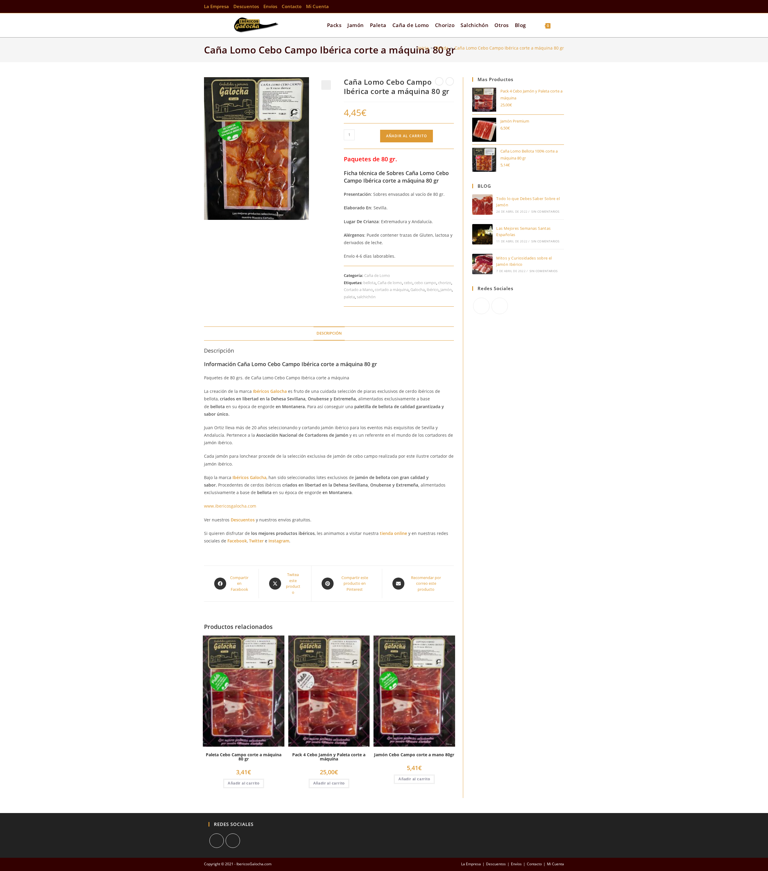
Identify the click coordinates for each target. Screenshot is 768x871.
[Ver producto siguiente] (450, 81)
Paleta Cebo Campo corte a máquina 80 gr (243, 757)
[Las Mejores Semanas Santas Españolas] (482, 234)
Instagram (278, 541)
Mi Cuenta (317, 6)
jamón (446, 289)
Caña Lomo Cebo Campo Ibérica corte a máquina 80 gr (509, 48)
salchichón (366, 296)
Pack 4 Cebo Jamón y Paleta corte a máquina (328, 757)
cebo (408, 282)
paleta (349, 296)
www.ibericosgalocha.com (230, 506)
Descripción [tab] (329, 333)
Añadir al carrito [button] (244, 783)
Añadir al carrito (406, 135)
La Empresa (216, 6)
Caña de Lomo (377, 275)
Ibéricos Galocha (270, 391)
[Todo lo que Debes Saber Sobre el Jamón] (482, 204)
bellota (369, 282)
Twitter (257, 541)
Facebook (237, 541)
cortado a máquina (392, 289)
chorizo (444, 282)
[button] (326, 85)
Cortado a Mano (358, 289)
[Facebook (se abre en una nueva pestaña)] (553, 6)
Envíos (270, 6)
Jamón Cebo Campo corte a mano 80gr (414, 755)
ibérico (433, 289)
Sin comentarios (545, 211)
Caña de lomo (389, 282)
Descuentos (246, 6)
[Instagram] (499, 306)
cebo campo (425, 282)
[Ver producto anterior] (439, 81)
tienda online (393, 533)
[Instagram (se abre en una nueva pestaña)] (560, 6)
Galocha (417, 289)
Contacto (292, 6)
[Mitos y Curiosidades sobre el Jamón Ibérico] (482, 264)
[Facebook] (481, 306)
